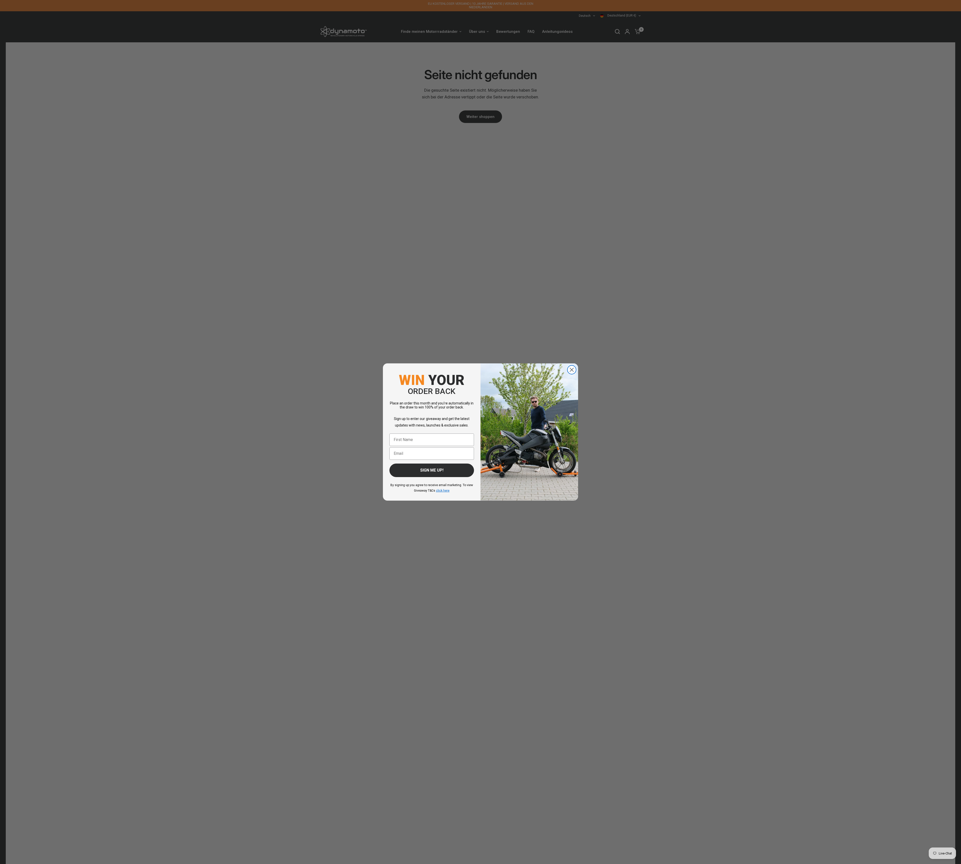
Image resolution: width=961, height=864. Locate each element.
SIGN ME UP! (431, 470)
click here (442, 490)
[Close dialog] (571, 369)
